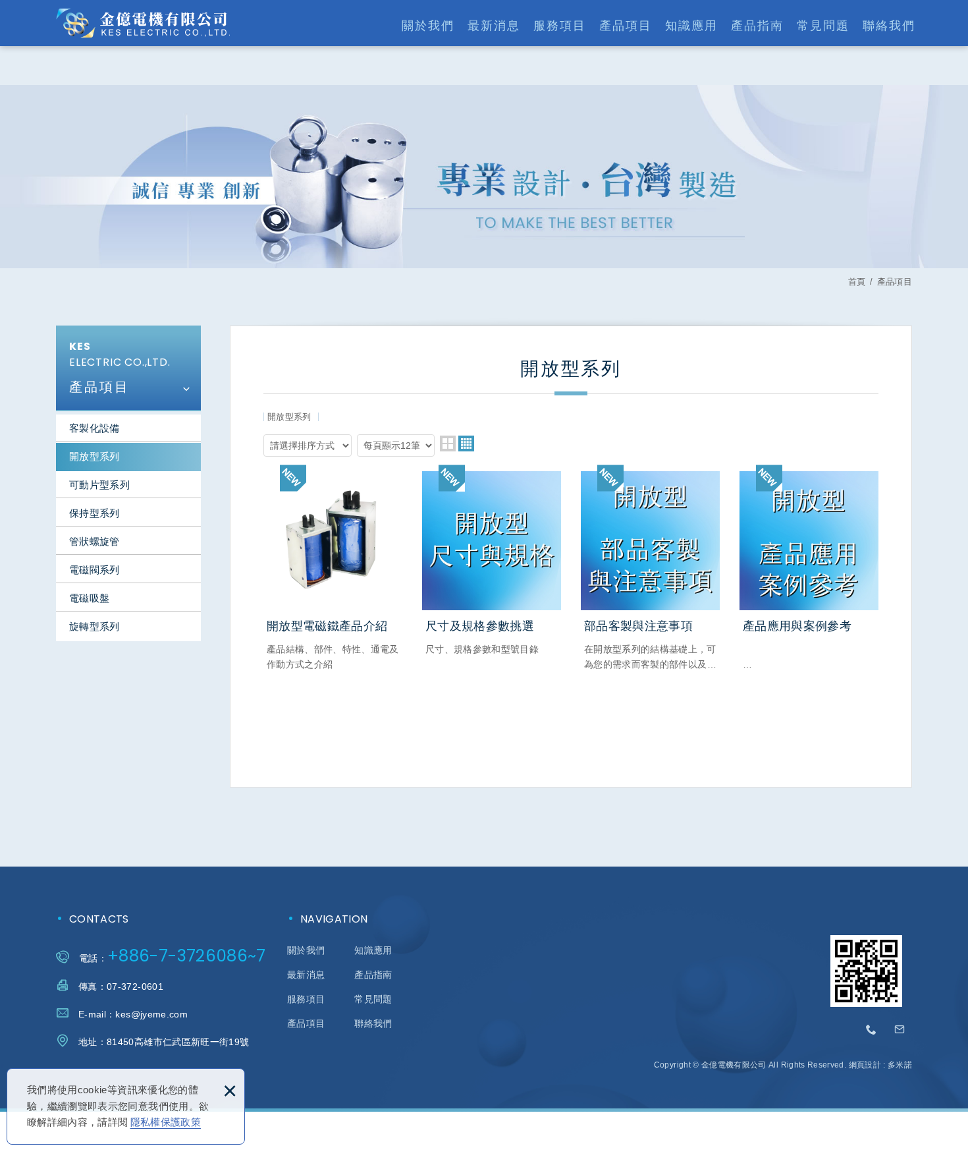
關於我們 (428, 25)
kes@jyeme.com (151, 1014)
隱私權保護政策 (165, 1122)
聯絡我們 (889, 25)
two (448, 443)
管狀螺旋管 (94, 541)
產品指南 (757, 25)
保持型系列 (94, 513)
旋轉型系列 (94, 626)
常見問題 (823, 25)
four (466, 443)
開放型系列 (94, 456)
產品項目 (625, 25)
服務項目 (559, 25)
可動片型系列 (99, 484)
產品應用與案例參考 (808, 571)
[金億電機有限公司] (143, 23)
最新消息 (494, 25)
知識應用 (691, 25)
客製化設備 (94, 428)
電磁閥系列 (94, 569)
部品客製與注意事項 (650, 571)
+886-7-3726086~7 (186, 956)
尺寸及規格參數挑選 (491, 563)
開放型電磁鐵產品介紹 (332, 571)
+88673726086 (872, 1030)
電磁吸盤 (89, 598)
